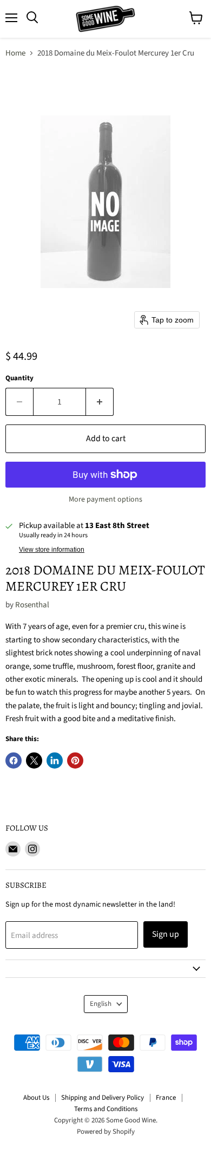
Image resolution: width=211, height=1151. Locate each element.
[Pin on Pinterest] (75, 760)
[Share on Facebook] (13, 760)
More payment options (105, 499)
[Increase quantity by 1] (100, 402)
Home (15, 53)
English (100, 1004)
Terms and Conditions (105, 1109)
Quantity (19, 378)
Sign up (165, 934)
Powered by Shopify (106, 1131)
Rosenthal (32, 605)
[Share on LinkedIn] (55, 760)
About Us (36, 1097)
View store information (51, 549)
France (166, 1097)
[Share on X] (34, 760)
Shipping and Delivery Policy (102, 1097)
